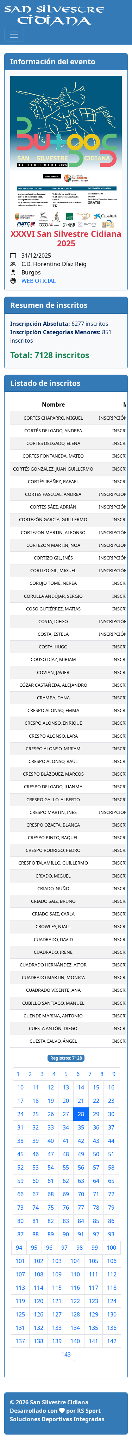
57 (96, 1167)
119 (20, 1301)
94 (19, 1247)
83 (66, 1221)
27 (66, 1114)
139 (57, 1341)
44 (111, 1141)
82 (51, 1221)
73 (20, 1207)
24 (20, 1114)
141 (93, 1341)
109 (57, 1274)
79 (111, 1207)
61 (51, 1181)
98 (79, 1247)
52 (20, 1167)
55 (66, 1167)
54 (51, 1167)
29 (96, 1114)
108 (38, 1274)
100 (111, 1247)
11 (35, 1087)
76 (66, 1207)
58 (111, 1167)
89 (51, 1234)
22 (96, 1101)
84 (81, 1221)
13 (66, 1087)
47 (51, 1154)
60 (35, 1181)
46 (35, 1154)
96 (49, 1247)
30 (111, 1114)
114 (38, 1288)
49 (81, 1154)
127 (57, 1314)
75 (51, 1207)
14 (81, 1087)
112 (112, 1274)
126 (38, 1314)
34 (66, 1127)
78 (96, 1207)
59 (20, 1181)
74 (35, 1207)
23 (111, 1101)
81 (35, 1221)
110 (75, 1274)
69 (66, 1194)
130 (112, 1314)
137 (20, 1341)
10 (20, 1087)
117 (93, 1288)
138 (38, 1341)
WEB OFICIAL (38, 281)
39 (35, 1141)
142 (112, 1341)
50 (96, 1154)
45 (20, 1154)
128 (75, 1314)
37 (111, 1127)
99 (95, 1247)
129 (93, 1314)
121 (57, 1301)
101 (20, 1261)
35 (81, 1127)
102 (38, 1261)
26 (51, 1114)
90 (66, 1234)
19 (51, 1101)
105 (93, 1261)
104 (75, 1261)
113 (20, 1288)
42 (81, 1141)
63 (81, 1181)
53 (35, 1167)
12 (51, 1087)
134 (75, 1328)
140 (75, 1341)
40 (51, 1141)
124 (112, 1301)
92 (96, 1234)
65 (111, 1181)
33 (51, 1127)
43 (96, 1141)
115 (57, 1288)
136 (112, 1328)
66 (20, 1194)
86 (111, 1221)
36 (96, 1127)
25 (35, 1114)
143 (66, 1354)
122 (75, 1301)
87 (20, 1234)
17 (20, 1101)
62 (66, 1181)
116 (75, 1288)
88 (35, 1234)
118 (112, 1288)
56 (81, 1167)
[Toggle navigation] (14, 35)
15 (96, 1087)
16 (111, 1087)
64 (96, 1181)
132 (38, 1328)
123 (93, 1301)
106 (112, 1261)
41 (66, 1141)
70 (81, 1194)
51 (111, 1154)
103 (57, 1261)
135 (93, 1328)
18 (35, 1101)
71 (96, 1194)
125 (20, 1314)
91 (81, 1234)
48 (66, 1154)
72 (111, 1194)
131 (20, 1328)
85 (96, 1221)
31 (20, 1127)
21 (81, 1101)
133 (57, 1328)
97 (64, 1247)
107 (20, 1274)
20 (66, 1101)
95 (34, 1247)
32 (35, 1127)
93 (111, 1234)
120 (38, 1301)
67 (35, 1194)
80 (20, 1221)
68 (51, 1194)
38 (20, 1141)
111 (93, 1274)
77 (81, 1207)
